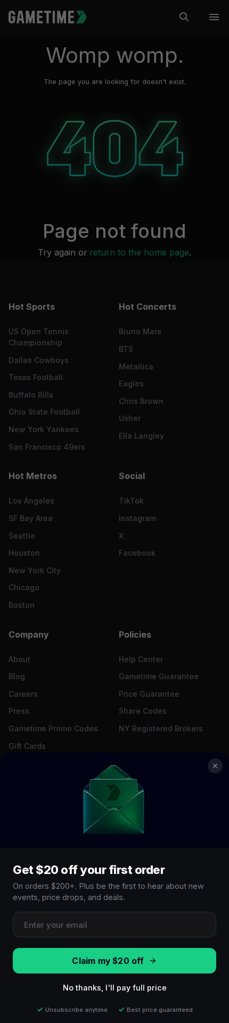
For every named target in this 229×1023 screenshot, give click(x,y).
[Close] (215, 765)
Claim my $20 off (108, 961)
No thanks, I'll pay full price (115, 987)
